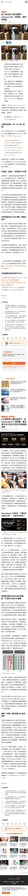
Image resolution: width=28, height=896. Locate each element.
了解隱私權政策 (14, 890)
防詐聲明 (14, 883)
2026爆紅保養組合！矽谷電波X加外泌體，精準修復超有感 (14, 868)
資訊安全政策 (11, 881)
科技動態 (4, 11)
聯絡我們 (17, 881)
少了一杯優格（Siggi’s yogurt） (13, 136)
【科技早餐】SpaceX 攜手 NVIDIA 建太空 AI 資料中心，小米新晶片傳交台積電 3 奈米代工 (18, 398)
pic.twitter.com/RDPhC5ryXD (13, 150)
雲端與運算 (11, 416)
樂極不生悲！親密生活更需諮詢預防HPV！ (14, 844)
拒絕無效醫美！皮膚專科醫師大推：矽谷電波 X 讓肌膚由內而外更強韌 (4, 844)
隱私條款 (6, 881)
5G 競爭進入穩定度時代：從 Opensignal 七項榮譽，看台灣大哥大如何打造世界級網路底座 (15, 307)
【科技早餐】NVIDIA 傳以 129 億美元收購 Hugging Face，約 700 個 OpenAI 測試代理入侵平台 (18, 382)
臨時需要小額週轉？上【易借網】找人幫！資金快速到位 (23, 868)
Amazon (4, 298)
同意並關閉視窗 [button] (6, 892)
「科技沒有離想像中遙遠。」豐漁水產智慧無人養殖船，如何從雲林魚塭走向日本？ (15, 316)
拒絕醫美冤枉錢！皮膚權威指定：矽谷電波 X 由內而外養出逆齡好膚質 (4, 856)
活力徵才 (22, 881)
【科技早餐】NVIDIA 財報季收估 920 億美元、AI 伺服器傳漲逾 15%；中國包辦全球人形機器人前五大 (18, 407)
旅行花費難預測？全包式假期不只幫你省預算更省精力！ (23, 856)
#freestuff (20, 147)
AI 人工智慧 (4, 416)
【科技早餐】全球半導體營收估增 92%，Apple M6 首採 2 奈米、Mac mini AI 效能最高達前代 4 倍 (18, 390)
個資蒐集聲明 (10, 366)
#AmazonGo (8, 142)
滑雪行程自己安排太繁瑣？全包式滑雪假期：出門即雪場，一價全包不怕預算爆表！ (14, 856)
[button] (2, 2)
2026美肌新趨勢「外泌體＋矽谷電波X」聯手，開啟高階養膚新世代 (23, 844)
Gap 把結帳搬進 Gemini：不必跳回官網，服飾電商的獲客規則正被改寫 (15, 312)
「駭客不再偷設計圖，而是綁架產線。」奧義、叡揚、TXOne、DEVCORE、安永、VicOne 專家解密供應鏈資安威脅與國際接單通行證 (15, 327)
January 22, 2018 (9, 155)
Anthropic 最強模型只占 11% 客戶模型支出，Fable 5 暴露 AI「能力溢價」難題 (15, 321)
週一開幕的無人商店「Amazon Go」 (15, 105)
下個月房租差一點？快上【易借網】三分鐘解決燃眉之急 (4, 868)
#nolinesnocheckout (10, 147)
